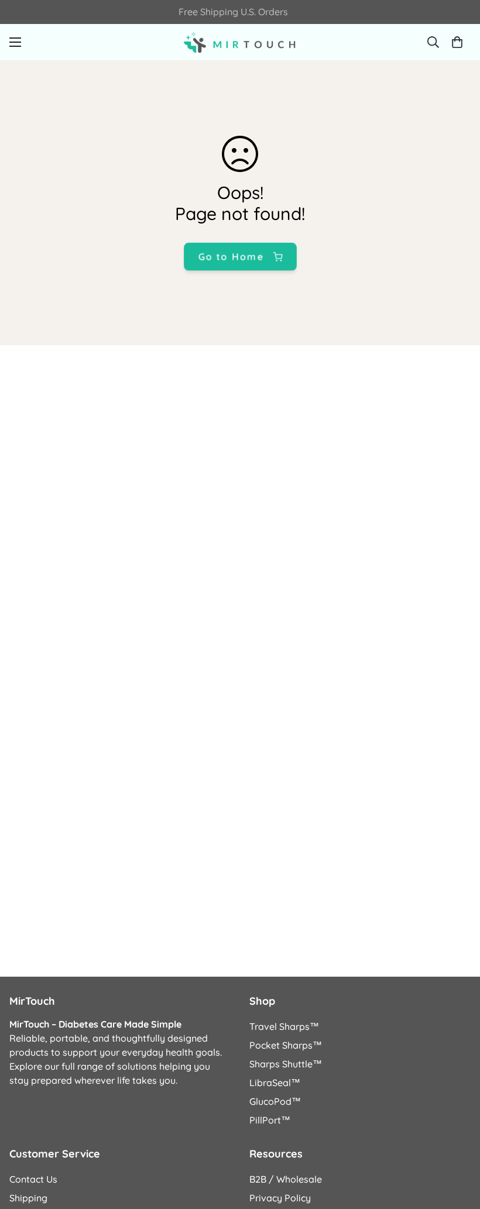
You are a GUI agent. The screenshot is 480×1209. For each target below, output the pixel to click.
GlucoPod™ (275, 1101)
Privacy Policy (280, 1198)
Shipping (28, 1198)
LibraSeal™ (274, 1082)
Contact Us (33, 1179)
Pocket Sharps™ (285, 1045)
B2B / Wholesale (285, 1179)
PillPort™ (269, 1120)
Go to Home (230, 256)
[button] (457, 42)
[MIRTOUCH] (240, 42)
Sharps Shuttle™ (285, 1064)
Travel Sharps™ (284, 1026)
